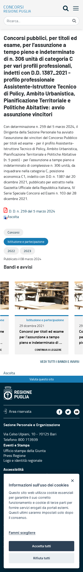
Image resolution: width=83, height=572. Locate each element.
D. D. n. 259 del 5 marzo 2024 (32, 211)
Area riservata (20, 411)
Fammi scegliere (22, 533)
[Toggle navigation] (74, 8)
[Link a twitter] (68, 412)
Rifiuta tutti (41, 558)
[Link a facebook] (59, 412)
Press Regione (14, 455)
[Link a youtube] (77, 412)
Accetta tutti (41, 546)
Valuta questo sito (42, 379)
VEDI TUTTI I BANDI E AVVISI (59, 361)
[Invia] (74, 21)
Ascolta (13, 216)
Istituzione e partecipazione (45, 320)
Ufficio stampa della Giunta (24, 450)
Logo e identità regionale (22, 460)
